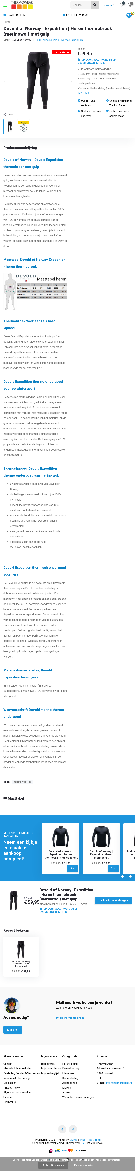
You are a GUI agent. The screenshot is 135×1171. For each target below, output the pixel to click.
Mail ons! (12, 1029)
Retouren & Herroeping (16, 1078)
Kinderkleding (70, 1078)
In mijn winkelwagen (115, 900)
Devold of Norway (21, 40)
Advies (66, 1092)
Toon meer (84, 92)
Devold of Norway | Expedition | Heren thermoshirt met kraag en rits (60, 854)
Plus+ (83, 1139)
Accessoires (69, 1082)
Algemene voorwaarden (17, 1092)
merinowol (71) (22, 781)
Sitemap (8, 1097)
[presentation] (4, 82)
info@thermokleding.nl (70, 1017)
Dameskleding (70, 1068)
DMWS (73, 1139)
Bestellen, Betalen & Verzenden (21, 1073)
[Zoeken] (95, 5)
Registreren (48, 1063)
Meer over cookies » (84, 1165)
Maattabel (15, 798)
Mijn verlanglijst (50, 1073)
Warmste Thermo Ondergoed (78, 1097)
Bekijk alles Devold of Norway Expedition (59, 40)
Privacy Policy (11, 1087)
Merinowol (68, 1073)
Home (6, 21)
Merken (66, 1087)
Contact (7, 1063)
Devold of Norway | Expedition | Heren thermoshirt (101, 854)
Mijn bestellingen (51, 1068)
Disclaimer (9, 1082)
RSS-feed (95, 1139)
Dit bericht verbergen (53, 1165)
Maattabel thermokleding (17, 1068)
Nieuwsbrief (10, 1102)
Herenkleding (70, 1063)
